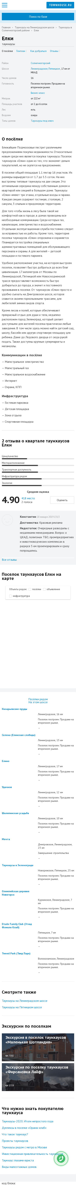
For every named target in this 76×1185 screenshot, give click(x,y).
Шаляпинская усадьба (15, 813)
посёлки (36, 589)
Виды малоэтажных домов (19, 1167)
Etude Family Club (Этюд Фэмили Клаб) (17, 925)
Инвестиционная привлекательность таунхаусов (32, 1154)
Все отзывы (9, 559)
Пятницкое (54, 68)
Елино (5, 761)
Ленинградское (39, 68)
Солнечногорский (40, 63)
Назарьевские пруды (14, 709)
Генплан (21, 51)
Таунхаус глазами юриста (18, 1160)
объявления (53, 589)
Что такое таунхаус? (15, 1134)
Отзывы (55, 51)
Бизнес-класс (38, 93)
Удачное (7, 787)
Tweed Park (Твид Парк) (16, 953)
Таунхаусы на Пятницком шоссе (22, 1007)
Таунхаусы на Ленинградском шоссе (34, 27)
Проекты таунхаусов (15, 1141)
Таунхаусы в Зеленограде (17, 865)
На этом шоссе (38, 702)
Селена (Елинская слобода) (18, 735)
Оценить (62, 500)
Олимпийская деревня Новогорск (15, 893)
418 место (28, 498)
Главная (6, 27)
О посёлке (7, 51)
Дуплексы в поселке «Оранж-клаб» (24, 1128)
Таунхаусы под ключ (42, 120)
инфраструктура (21, 596)
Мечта (6, 839)
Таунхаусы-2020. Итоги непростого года (27, 1121)
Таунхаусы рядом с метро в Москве (24, 1147)
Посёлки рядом (38, 699)
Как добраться (38, 51)
